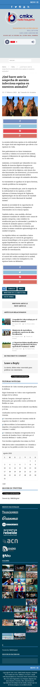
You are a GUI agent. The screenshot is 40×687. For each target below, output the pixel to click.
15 (30, 468)
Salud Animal (9, 297)
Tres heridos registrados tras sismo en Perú (18, 441)
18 (10, 471)
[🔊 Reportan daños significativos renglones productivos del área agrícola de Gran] (6, 347)
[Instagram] (20, 7)
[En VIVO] (28, 7)
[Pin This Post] (20, 131)
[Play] (7, 42)
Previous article (20, 303)
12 (15, 468)
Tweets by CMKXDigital (10, 498)
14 (25, 468)
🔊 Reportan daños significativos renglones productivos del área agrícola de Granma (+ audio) (25, 344)
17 (5, 471)
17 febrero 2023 (11, 92)
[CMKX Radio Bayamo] (20, 18)
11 (10, 468)
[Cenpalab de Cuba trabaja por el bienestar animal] (6, 324)
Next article (20, 306)
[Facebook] (12, 7)
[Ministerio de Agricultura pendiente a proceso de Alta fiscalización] (6, 334)
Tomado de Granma (28, 92)
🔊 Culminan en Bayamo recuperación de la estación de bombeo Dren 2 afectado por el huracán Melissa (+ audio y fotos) (18, 435)
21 (25, 471)
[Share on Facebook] (20, 121)
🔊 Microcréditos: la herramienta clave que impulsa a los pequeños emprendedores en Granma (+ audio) (18, 427)
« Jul (3, 484)
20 (20, 471)
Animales (11, 289)
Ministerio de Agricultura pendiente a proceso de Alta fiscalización (23, 332)
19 (15, 471)
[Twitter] (16, 7)
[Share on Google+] (20, 136)
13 (20, 468)
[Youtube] (24, 7)
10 (5, 468)
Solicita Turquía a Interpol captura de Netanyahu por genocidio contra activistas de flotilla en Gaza (19, 401)
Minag (21, 289)
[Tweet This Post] (20, 126)
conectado (24, 367)
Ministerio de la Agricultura (15, 293)
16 (35, 468)
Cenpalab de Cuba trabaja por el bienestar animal (24, 320)
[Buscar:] (20, 60)
